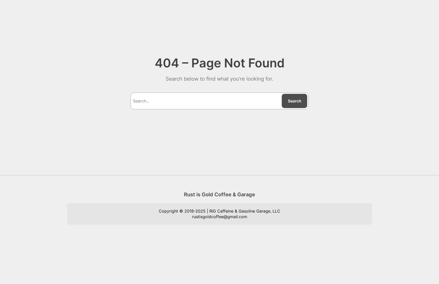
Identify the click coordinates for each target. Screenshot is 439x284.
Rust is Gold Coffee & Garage (219, 194)
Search (294, 100)
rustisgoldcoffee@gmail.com (219, 216)
